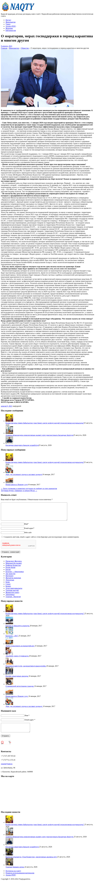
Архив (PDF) (11, 26)
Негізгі (8, 20)
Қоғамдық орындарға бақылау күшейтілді (22, 445)
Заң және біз (10, 574)
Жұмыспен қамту (12, 592)
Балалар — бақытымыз (15, 572)
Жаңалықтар (11, 22)
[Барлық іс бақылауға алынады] (9, 624)
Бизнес (8, 586)
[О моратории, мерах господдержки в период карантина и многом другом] (37, 106)
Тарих (8, 24)
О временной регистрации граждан (20, 686)
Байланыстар (11, 30)
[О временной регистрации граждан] (9, 684)
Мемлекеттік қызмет (14, 563)
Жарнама (9, 28)
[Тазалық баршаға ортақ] (9, 865)
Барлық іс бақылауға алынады (18, 626)
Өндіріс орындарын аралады (17, 676)
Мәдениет (9, 576)
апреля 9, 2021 (6, 406)
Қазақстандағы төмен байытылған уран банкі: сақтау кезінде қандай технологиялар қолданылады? (45, 423)
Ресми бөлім (10, 567)
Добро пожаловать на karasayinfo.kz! (20, 646)
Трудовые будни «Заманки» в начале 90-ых (19, 491)
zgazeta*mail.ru (6, 764)
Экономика (10, 594)
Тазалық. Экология (13, 597)
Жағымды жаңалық (13, 578)
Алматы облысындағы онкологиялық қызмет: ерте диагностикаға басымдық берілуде (39, 435)
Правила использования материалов (20, 873)
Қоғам (8, 569)
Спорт (8, 584)
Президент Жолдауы (14, 561)
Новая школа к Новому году (17, 485)
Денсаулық (10, 580)
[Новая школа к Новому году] (9, 482)
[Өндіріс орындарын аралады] (9, 674)
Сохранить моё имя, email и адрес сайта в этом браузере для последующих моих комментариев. (41, 537)
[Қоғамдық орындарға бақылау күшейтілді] (9, 443)
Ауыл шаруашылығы (14, 588)
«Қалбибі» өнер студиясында (17, 656)
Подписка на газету (13, 871)
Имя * (27, 715)
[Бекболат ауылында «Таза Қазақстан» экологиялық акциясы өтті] (9, 855)
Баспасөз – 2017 (12, 636)
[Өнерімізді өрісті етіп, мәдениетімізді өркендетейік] (9, 664)
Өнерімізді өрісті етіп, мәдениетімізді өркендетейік (26, 666)
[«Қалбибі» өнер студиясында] (9, 654)
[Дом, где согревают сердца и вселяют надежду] (9, 472)
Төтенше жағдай (12, 590)
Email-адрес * (30, 720)
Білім (8, 582)
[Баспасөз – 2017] (9, 634)
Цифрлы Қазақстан (13, 565)
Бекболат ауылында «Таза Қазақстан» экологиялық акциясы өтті (31, 857)
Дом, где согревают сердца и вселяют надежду (24, 474)
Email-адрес (29, 528)
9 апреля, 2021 (6, 46)
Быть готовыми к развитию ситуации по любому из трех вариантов (29, 488)
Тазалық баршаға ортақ (15, 867)
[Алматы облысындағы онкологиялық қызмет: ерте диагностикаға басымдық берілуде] (9, 433)
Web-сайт (28, 532)
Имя (26, 524)
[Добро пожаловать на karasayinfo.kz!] (9, 644)
